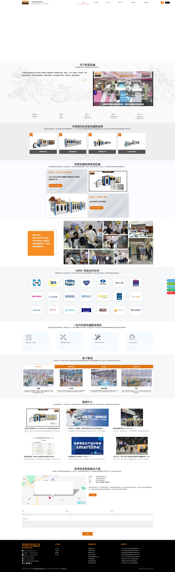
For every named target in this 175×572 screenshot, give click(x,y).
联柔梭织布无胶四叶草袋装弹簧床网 (129, 560)
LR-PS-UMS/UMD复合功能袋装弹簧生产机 (130, 548)
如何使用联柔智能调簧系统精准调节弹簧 (130, 550)
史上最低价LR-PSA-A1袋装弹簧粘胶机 (129, 562)
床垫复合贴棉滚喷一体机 (93, 556)
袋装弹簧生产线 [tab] (136, 366)
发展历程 (57, 550)
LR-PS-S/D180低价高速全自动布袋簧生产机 (130, 556)
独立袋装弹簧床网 (92, 562)
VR (162, 2)
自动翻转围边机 (91, 558)
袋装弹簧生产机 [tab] (38, 366)
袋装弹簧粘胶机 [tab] (71, 366)
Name (23, 511)
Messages (24, 518)
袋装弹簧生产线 (91, 552)
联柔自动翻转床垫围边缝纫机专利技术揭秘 (130, 554)
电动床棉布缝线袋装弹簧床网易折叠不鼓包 (130, 552)
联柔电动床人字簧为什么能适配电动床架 (130, 558)
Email (111, 511)
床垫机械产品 (92, 544)
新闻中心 (124, 544)
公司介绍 (57, 548)
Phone (67, 511)
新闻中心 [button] (120, 2)
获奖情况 (57, 552)
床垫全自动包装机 (92, 554)
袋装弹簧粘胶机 (91, 550)
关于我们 (57, 544)
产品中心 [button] (108, 2)
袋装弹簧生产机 (91, 548)
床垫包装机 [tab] (104, 366)
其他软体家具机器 (92, 560)
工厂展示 (57, 554)
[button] (167, 3)
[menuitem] (83, 2)
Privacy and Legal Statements (146, 568)
